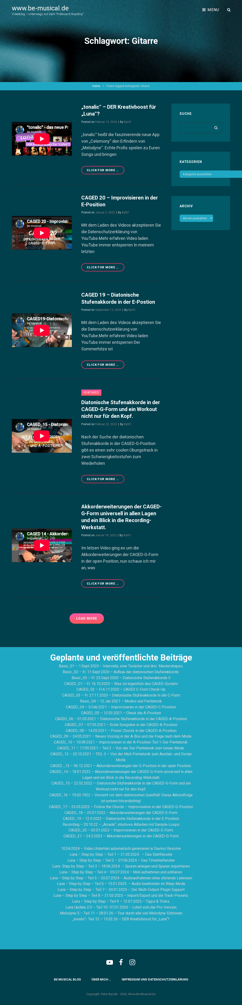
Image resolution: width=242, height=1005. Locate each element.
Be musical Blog (67, 979)
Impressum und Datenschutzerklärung (155, 979)
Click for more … (105, 171)
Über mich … (101, 979)
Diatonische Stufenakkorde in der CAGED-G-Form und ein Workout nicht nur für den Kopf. (120, 409)
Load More (86, 618)
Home (96, 86)
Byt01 (128, 122)
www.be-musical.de (40, 8)
